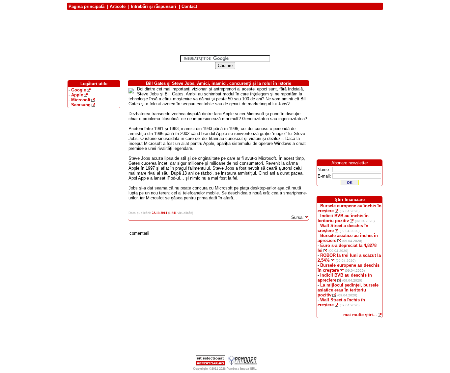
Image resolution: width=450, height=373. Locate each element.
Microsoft (80, 99)
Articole (118, 6)
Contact (189, 6)
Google (78, 89)
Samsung (81, 104)
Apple (77, 94)
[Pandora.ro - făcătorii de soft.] (242, 363)
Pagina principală (86, 6)
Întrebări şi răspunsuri (153, 6)
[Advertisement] (225, 12)
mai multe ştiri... (360, 314)
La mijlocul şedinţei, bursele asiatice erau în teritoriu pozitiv (348, 290)
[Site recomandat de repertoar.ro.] (210, 363)
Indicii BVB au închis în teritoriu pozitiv (343, 218)
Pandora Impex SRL (241, 368)
